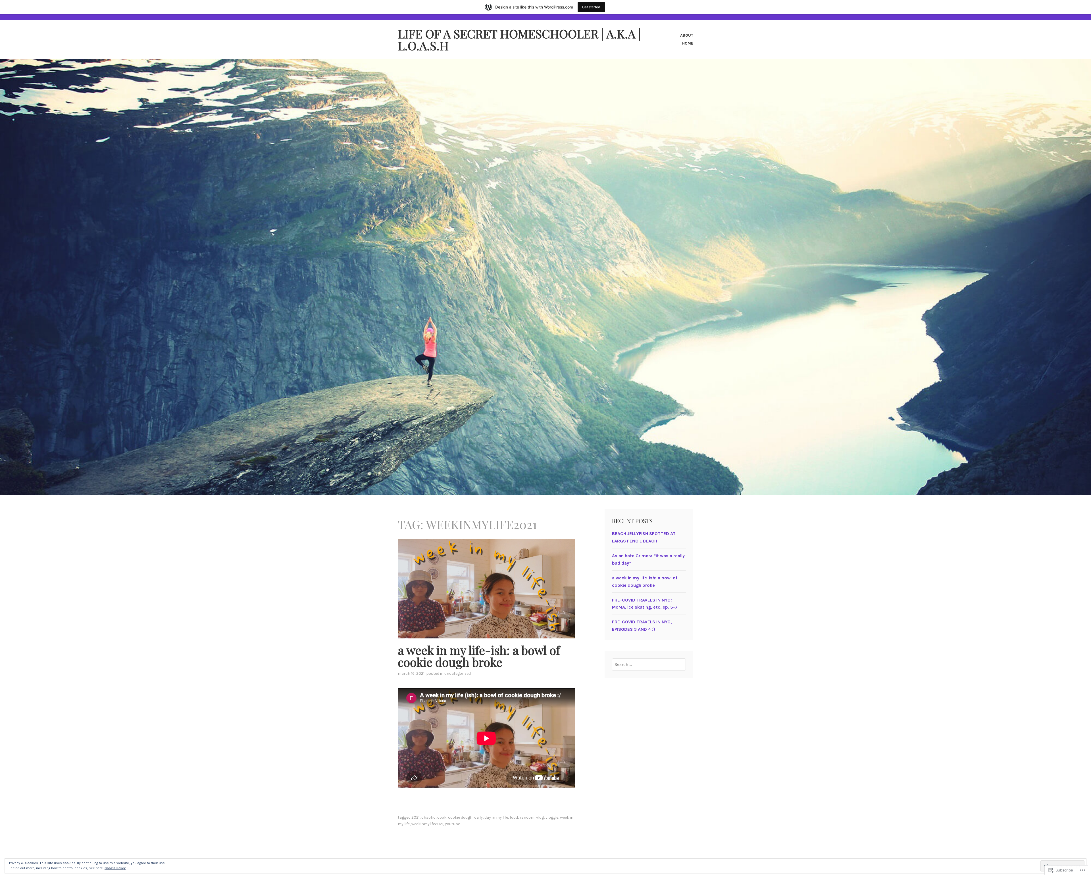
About (686, 35)
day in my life (496, 817)
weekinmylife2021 (427, 824)
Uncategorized (457, 673)
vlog (540, 817)
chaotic (428, 817)
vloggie (552, 817)
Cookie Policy (115, 868)
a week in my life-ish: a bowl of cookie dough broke (479, 656)
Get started (591, 7)
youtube (452, 824)
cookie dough (460, 817)
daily (478, 817)
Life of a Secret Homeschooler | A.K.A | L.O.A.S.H (519, 39)
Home (687, 43)
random (527, 817)
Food (514, 817)
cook (441, 817)
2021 (415, 817)
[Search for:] (649, 664)
